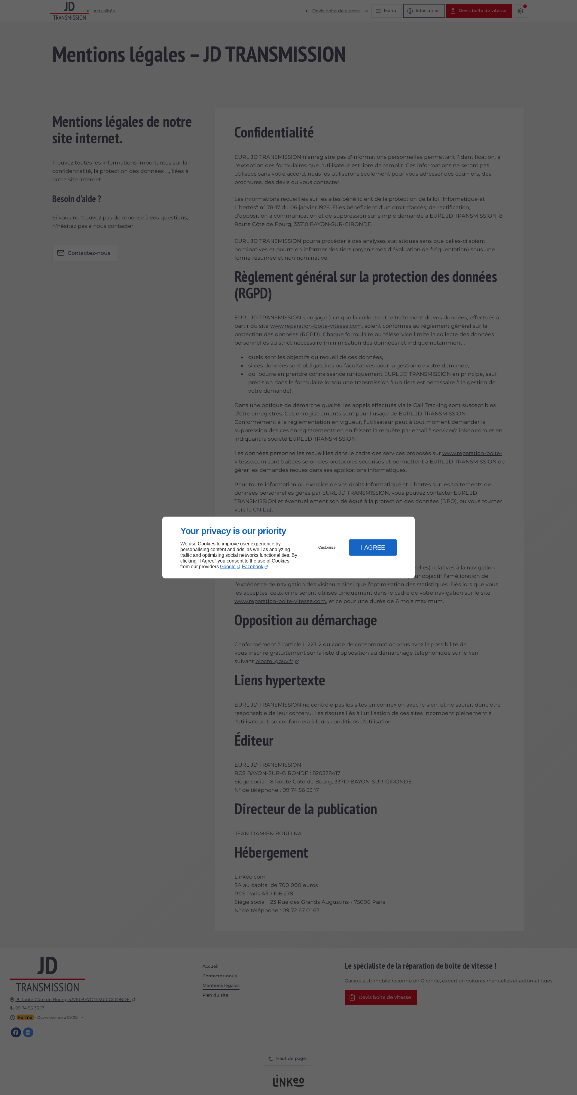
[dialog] (288, 548)
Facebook (252, 566)
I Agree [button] (373, 547)
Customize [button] (327, 547)
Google (228, 566)
